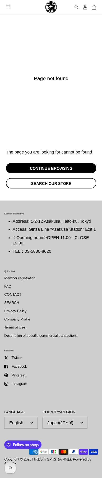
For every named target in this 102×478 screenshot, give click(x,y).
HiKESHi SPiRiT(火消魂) (51, 459)
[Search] (76, 7)
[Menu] (8, 7)
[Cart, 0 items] (94, 7)
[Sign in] (85, 7)
